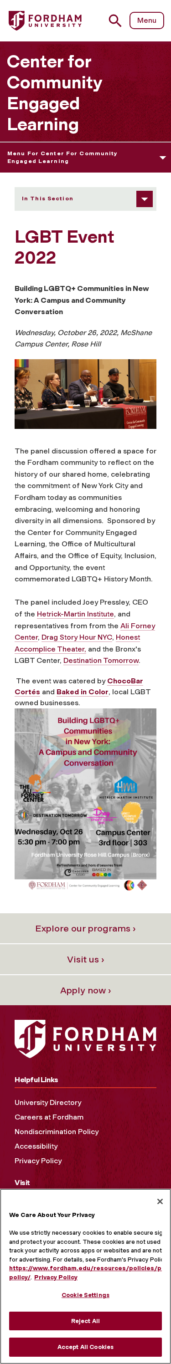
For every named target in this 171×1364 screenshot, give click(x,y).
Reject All (85, 1321)
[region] (85, 1276)
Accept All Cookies (85, 1347)
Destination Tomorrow (101, 660)
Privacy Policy (38, 1160)
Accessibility (36, 1146)
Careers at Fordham (49, 1117)
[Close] (160, 1201)
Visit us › (85, 959)
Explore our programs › (85, 928)
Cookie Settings (85, 1295)
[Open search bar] (118, 20)
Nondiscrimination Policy (56, 1131)
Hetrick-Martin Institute (75, 614)
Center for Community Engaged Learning (54, 93)
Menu (146, 20)
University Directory (48, 1102)
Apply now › (85, 990)
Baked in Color (83, 691)
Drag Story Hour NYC (76, 637)
